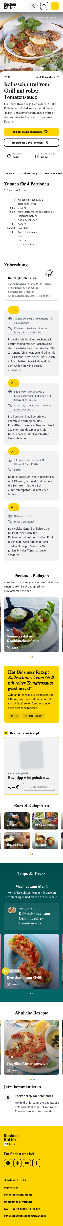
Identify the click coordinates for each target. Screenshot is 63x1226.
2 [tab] (32, 657)
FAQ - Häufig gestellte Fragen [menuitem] (22, 1208)
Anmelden (46, 1096)
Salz (20, 236)
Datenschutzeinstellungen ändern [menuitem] (25, 1215)
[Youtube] (27, 1163)
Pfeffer (22, 240)
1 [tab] (30, 657)
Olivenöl (22, 207)
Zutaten (9, 173)
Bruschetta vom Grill (24, 977)
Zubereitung (29, 173)
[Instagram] (8, 1163)
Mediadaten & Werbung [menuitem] (18, 1201)
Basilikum (23, 228)
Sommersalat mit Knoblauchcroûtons (23, 638)
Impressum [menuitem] (11, 1187)
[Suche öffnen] (44, 6)
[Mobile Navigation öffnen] (55, 6)
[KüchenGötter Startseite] (10, 6)
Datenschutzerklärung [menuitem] (18, 1194)
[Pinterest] (17, 1163)
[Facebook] (36, 1163)
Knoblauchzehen (27, 219)
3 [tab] (33, 1079)
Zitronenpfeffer (27, 203)
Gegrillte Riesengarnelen (27, 1063)
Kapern (22, 224)
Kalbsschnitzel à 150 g (30, 199)
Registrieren (23, 1096)
